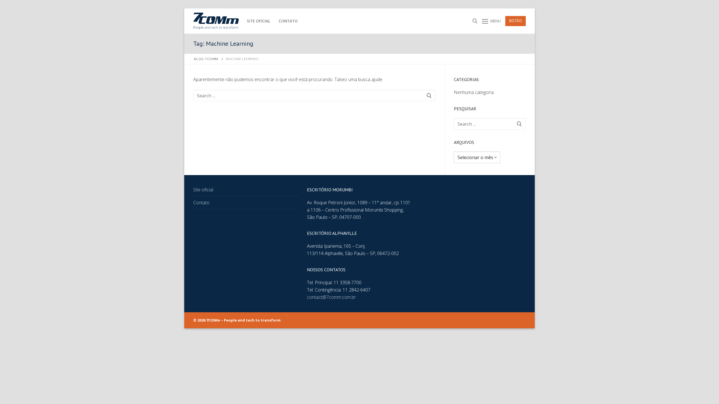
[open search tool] (474, 21)
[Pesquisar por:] (314, 96)
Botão (515, 20)
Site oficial (203, 190)
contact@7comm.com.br (331, 297)
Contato (201, 202)
